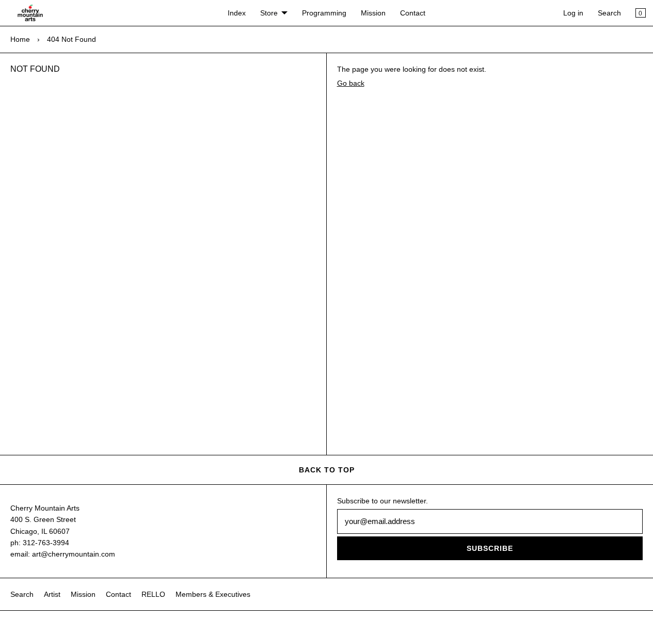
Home (20, 39)
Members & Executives (213, 594)
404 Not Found (71, 39)
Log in (573, 13)
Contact (412, 13)
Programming (324, 13)
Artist (52, 594)
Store (269, 13)
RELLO (153, 594)
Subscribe (490, 548)
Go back (350, 83)
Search (609, 13)
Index (237, 13)
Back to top (327, 470)
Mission (373, 13)
